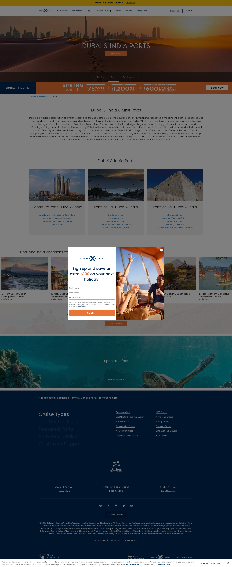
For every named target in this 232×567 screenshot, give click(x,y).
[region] (116, 563)
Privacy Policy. (81, 306)
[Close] (228, 562)
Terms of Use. (164, 564)
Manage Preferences (210, 563)
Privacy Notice (132, 564)
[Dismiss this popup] (161, 250)
